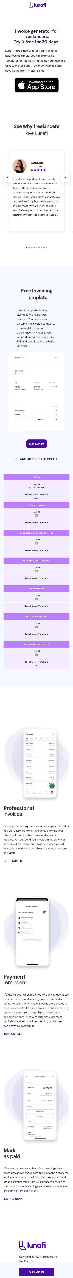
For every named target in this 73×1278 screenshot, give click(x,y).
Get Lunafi (36, 444)
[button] (8, 177)
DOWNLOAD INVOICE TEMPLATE (36, 459)
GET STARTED (13, 861)
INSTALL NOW (13, 1199)
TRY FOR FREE (13, 1034)
